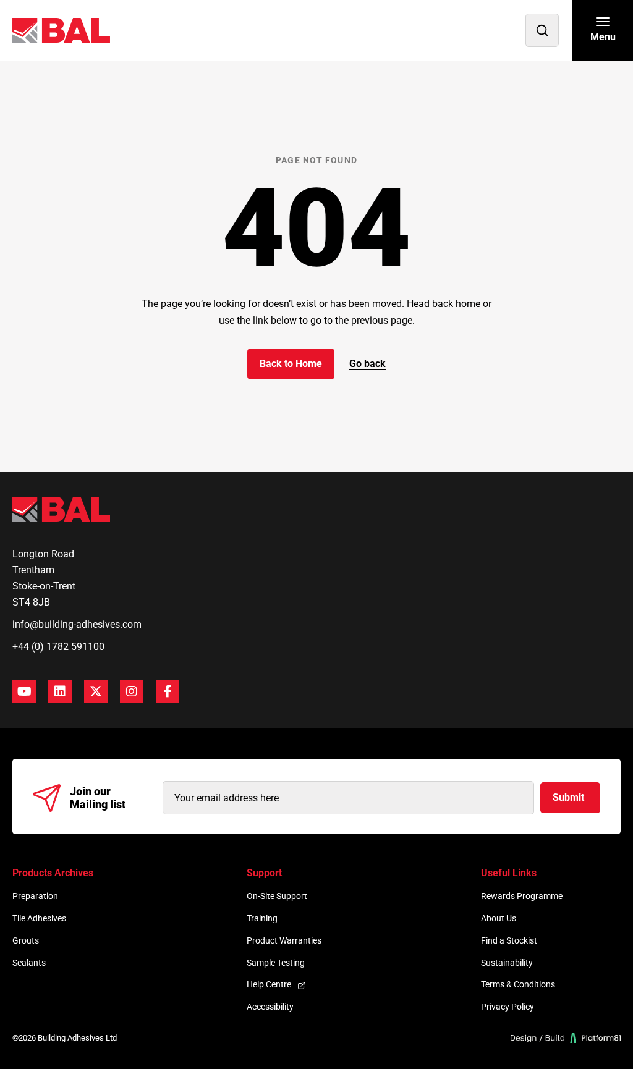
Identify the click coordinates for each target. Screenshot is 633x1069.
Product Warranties (284, 940)
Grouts (25, 940)
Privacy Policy (507, 1007)
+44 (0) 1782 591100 (58, 647)
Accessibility (270, 1007)
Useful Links (509, 873)
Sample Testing (276, 963)
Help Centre (269, 984)
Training (262, 918)
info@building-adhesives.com (77, 624)
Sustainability (507, 963)
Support (264, 873)
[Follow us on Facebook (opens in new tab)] (167, 691)
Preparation (35, 896)
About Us (498, 918)
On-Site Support (277, 896)
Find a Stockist (509, 940)
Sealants (29, 963)
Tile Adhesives (39, 918)
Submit (568, 797)
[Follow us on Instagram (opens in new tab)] (131, 691)
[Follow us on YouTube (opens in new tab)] (24, 691)
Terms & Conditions (518, 984)
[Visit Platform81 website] (566, 1038)
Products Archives (52, 873)
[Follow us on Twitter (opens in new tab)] (96, 691)
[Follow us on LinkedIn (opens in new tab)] (60, 691)
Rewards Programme (522, 896)
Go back (367, 364)
